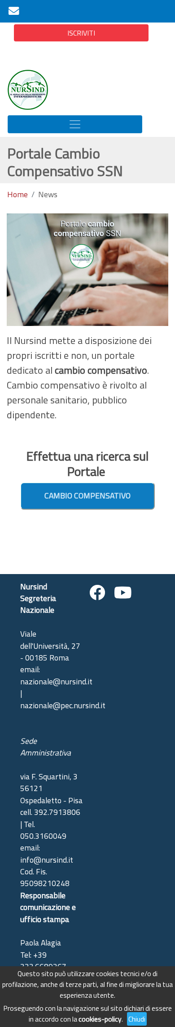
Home (17, 194)
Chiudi (136, 1018)
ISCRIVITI (81, 32)
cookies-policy (100, 1018)
